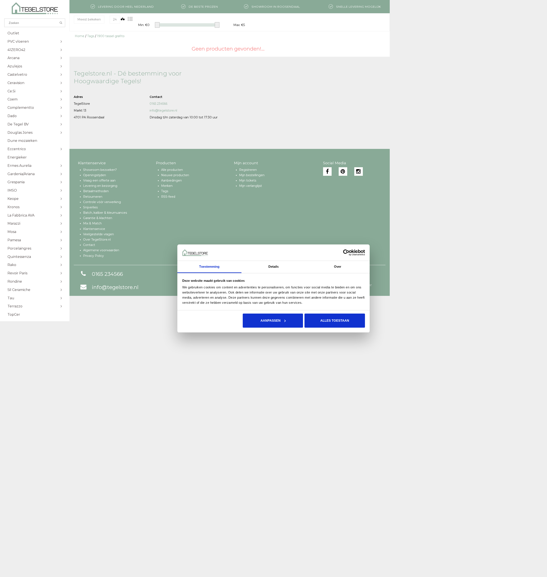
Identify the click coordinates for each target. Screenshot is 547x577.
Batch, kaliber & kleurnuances (105, 213)
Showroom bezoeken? (100, 170)
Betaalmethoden (96, 191)
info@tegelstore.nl (163, 110)
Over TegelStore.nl (97, 239)
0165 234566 (158, 104)
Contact (89, 245)
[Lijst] (130, 19)
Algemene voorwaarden (101, 250)
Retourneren (92, 197)
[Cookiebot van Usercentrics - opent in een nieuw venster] (346, 252)
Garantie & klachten (97, 218)
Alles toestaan (334, 320)
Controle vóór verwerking (102, 202)
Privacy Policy (93, 256)
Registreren (248, 170)
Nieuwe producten (175, 175)
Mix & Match (92, 223)
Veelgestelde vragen (98, 234)
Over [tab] (337, 266)
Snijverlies (90, 207)
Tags (90, 36)
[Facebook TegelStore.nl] (327, 171)
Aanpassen (270, 320)
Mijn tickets (247, 180)
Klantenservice (94, 229)
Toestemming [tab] (209, 266)
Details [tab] (273, 266)
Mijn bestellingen (252, 175)
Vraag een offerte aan (99, 180)
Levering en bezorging (100, 186)
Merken (167, 186)
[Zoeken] (61, 23)
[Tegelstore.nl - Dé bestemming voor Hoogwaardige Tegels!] (34, 8)
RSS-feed (168, 197)
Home (79, 36)
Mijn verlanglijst (250, 186)
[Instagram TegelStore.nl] (358, 171)
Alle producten (172, 170)
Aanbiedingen (171, 180)
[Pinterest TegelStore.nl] (343, 171)
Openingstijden (94, 175)
